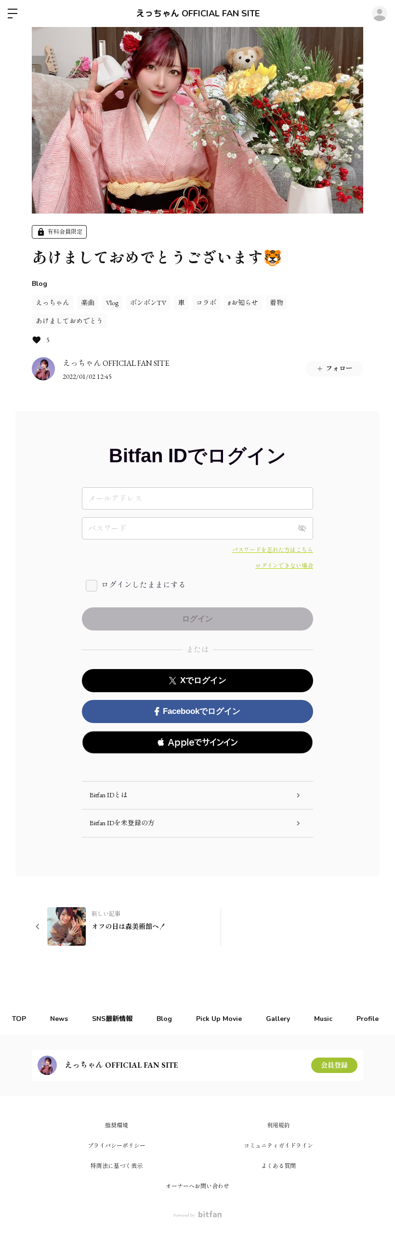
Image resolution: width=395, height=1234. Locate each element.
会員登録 (334, 1065)
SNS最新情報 (112, 1018)
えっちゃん (52, 302)
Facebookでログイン (201, 711)
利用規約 (278, 1125)
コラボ (206, 302)
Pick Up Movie (219, 1018)
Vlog (112, 302)
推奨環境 (116, 1125)
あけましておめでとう (69, 321)
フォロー (339, 368)
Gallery (278, 1018)
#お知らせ (243, 302)
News (59, 1018)
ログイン (379, 13)
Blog (39, 283)
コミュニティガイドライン (278, 1146)
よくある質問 (278, 1166)
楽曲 (87, 302)
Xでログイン (203, 680)
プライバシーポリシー (116, 1146)
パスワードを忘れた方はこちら (272, 550)
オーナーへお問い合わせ (197, 1186)
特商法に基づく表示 (117, 1166)
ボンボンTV (148, 302)
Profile (367, 1018)
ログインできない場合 (284, 566)
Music (323, 1018)
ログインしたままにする (143, 585)
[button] (197, 742)
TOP (19, 1018)
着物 (276, 302)
